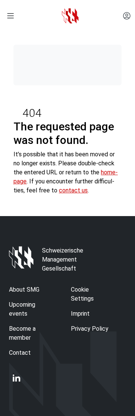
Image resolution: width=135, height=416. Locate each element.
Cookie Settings (82, 294)
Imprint (80, 313)
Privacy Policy (89, 328)
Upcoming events (22, 309)
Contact (20, 352)
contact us (73, 190)
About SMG (24, 289)
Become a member (22, 333)
